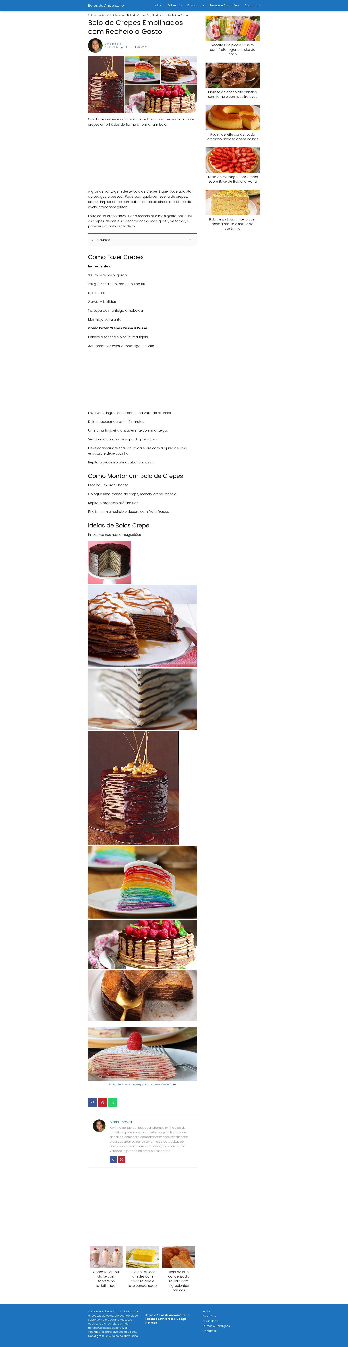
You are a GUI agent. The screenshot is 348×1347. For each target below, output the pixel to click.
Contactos (252, 5)
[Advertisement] (142, 158)
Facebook (152, 1319)
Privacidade (195, 5)
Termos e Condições (224, 5)
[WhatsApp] (112, 1102)
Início (158, 5)
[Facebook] (92, 1102)
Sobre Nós (175, 5)
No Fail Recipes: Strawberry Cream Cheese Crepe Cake (142, 1084)
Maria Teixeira (112, 44)
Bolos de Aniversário (106, 5)
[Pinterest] (102, 1102)
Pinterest (166, 1319)
